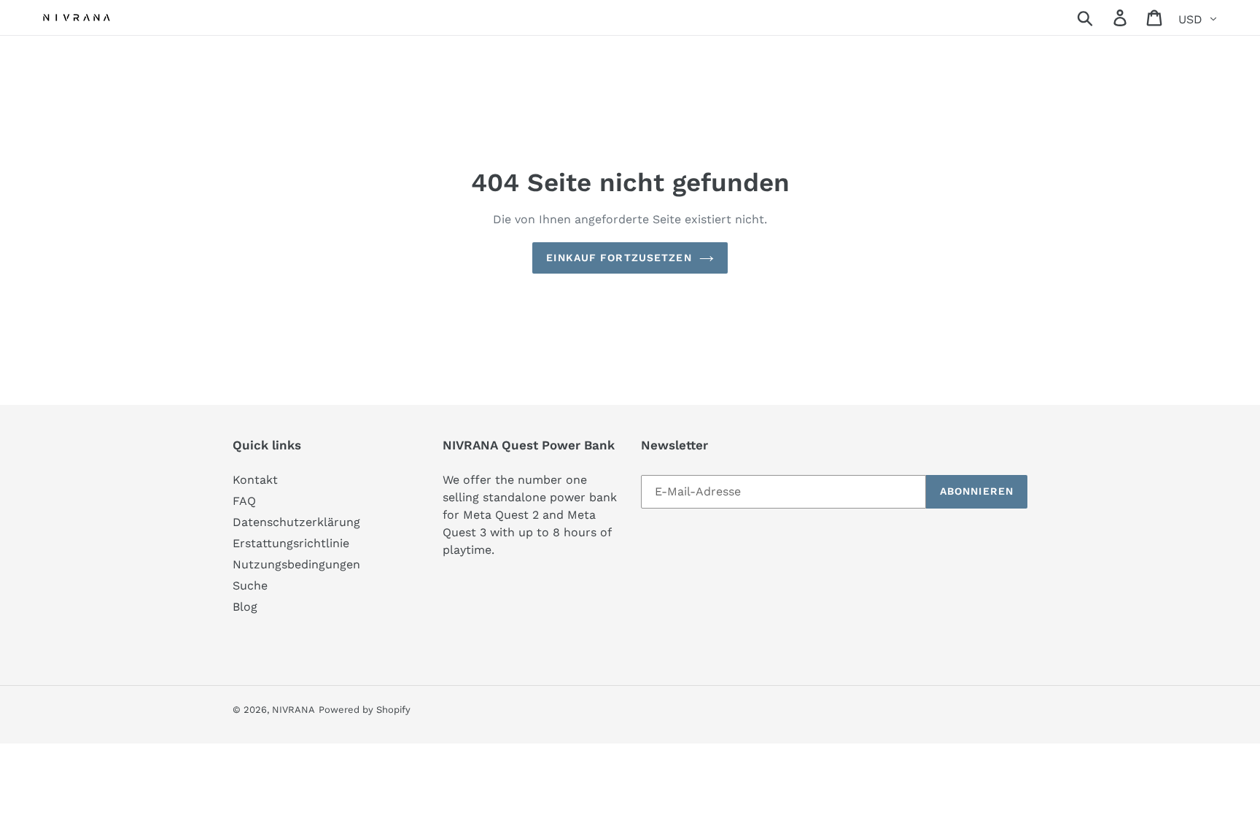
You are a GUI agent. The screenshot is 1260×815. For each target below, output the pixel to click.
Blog (245, 607)
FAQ (244, 501)
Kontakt (255, 480)
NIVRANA (293, 709)
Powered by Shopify (365, 709)
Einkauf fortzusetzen (618, 257)
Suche (250, 585)
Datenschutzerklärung (296, 522)
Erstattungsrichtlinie (291, 543)
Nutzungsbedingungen (296, 564)
